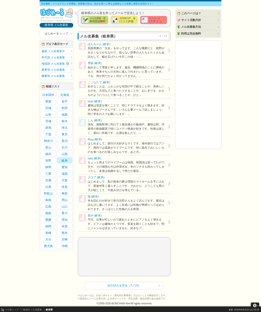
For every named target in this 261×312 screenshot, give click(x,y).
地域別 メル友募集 (32, 309)
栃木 (65, 121)
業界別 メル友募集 (53, 69)
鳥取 (65, 193)
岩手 (65, 101)
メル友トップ (12, 309)
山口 (65, 206)
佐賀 (65, 226)
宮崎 (65, 239)
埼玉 (65, 127)
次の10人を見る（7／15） (124, 285)
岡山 (65, 200)
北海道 (64, 95)
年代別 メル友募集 (53, 57)
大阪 (65, 180)
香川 (65, 213)
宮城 (48, 108)
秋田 (65, 108)
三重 (48, 173)
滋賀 (65, 173)
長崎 (48, 233)
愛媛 (48, 219)
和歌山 (48, 193)
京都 (48, 180)
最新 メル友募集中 (53, 51)
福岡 (48, 226)
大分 (48, 239)
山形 (48, 114)
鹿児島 (48, 246)
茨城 (48, 121)
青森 (48, 101)
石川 (65, 147)
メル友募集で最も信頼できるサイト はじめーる (56, 15)
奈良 (65, 187)
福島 (65, 114)
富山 (48, 147)
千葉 (48, 134)
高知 (65, 219)
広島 (48, 206)
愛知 (65, 167)
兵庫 (48, 187)
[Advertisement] (124, 256)
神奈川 (48, 141)
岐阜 (65, 160)
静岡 (48, 167)
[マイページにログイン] (153, 20)
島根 (48, 200)
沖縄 (65, 246)
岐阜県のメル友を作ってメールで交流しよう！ (113, 13)
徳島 (48, 213)
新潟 (65, 141)
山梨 (65, 154)
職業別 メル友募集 (53, 75)
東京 (65, 134)
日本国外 (48, 95)
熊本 (65, 233)
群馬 (48, 127)
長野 (48, 160)
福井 (48, 154)
